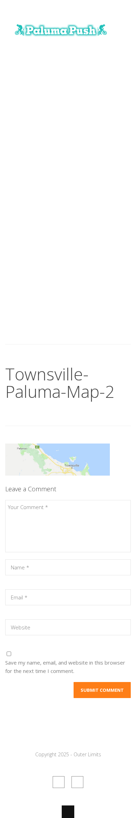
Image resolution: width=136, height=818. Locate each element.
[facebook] (59, 782)
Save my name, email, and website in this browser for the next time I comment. (65, 666)
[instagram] (77, 782)
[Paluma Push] (61, 39)
